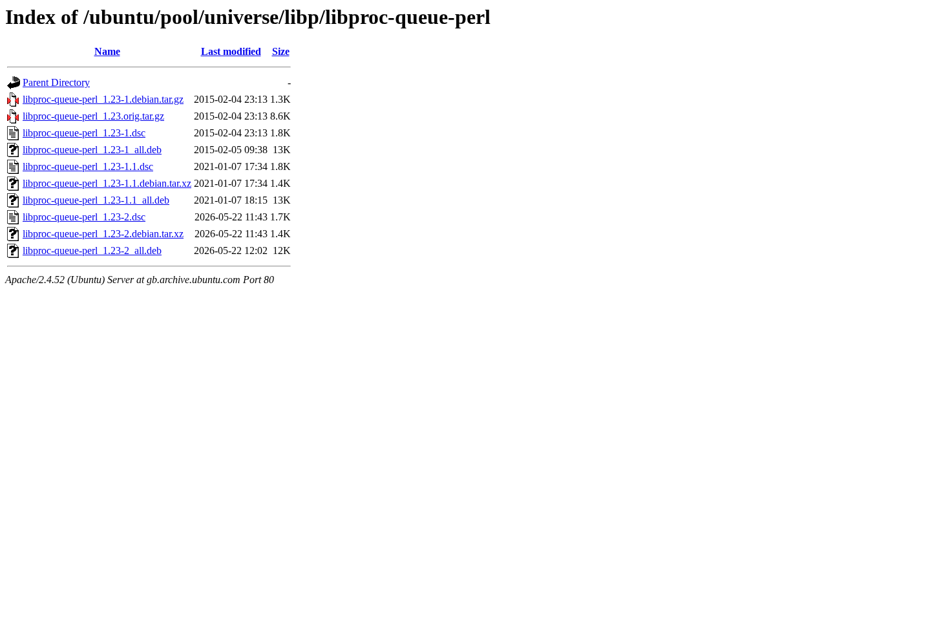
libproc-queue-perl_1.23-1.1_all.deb (96, 200)
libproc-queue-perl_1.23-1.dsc (84, 132)
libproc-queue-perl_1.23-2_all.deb (92, 250)
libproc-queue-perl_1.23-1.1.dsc (88, 166)
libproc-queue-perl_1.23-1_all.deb (92, 149)
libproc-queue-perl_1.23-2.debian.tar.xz (103, 233)
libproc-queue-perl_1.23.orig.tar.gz (93, 116)
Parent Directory (56, 82)
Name (107, 51)
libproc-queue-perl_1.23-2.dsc (84, 216)
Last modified (231, 51)
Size (281, 51)
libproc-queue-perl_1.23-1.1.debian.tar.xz (107, 183)
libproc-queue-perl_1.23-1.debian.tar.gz (103, 99)
